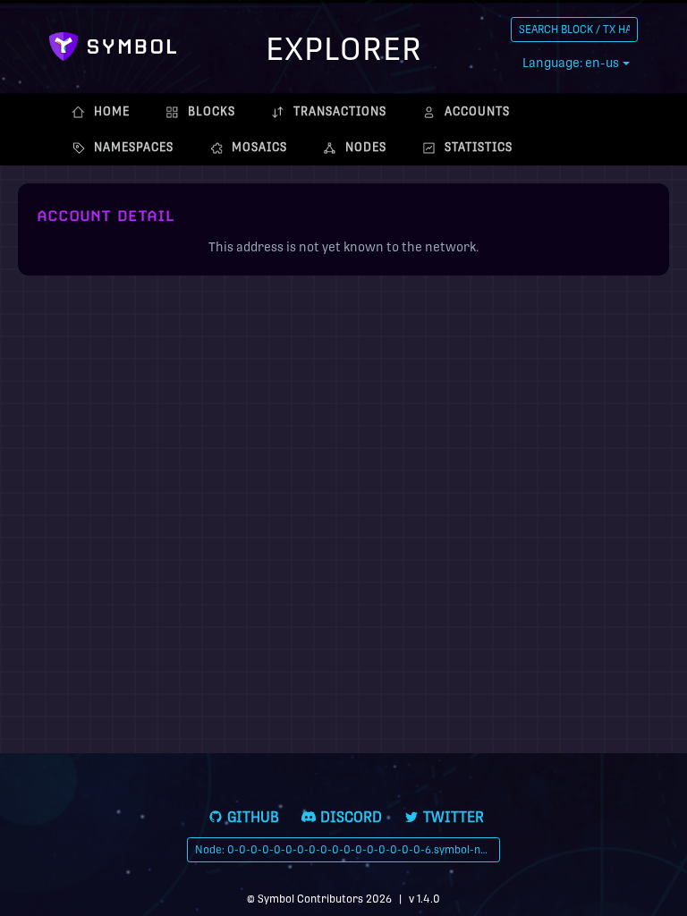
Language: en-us (570, 62)
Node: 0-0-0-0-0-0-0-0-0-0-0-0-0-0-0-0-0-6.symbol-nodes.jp (347, 850)
